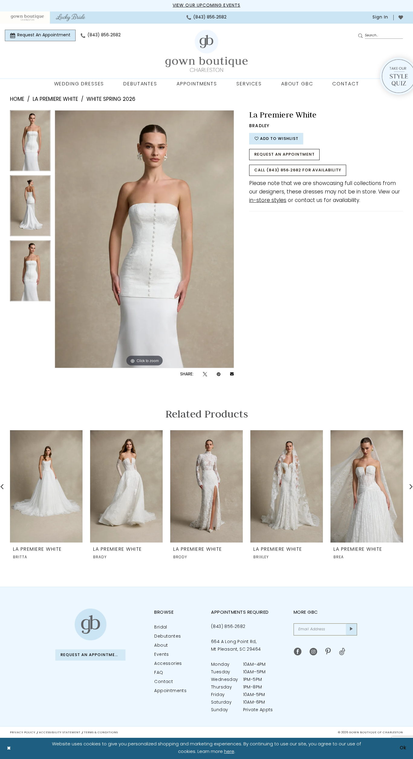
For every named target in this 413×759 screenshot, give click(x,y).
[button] (379, 17)
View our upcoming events (206, 5)
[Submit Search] (361, 35)
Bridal (160, 627)
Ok (403, 748)
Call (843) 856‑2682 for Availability (297, 170)
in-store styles (267, 200)
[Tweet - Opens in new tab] (205, 374)
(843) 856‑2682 (228, 627)
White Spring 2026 (110, 99)
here (229, 752)
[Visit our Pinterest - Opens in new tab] (328, 652)
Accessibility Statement (59, 732)
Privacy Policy (22, 732)
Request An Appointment (284, 155)
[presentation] (46, 486)
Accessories (168, 664)
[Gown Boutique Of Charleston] (206, 51)
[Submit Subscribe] (351, 629)
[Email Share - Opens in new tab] (232, 374)
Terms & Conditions (101, 732)
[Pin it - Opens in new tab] (218, 374)
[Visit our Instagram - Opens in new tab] (313, 652)
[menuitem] (27, 18)
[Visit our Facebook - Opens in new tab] (298, 652)
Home (17, 99)
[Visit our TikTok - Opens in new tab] (342, 652)
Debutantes (167, 636)
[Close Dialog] (9, 748)
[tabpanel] (30, 142)
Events (161, 654)
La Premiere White (55, 99)
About (161, 645)
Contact (163, 682)
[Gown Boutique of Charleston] (90, 624)
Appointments (170, 691)
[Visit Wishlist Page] (400, 17)
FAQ (158, 673)
